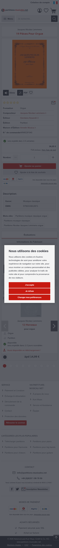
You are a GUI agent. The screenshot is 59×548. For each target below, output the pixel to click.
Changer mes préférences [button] (29, 297)
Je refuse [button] (29, 291)
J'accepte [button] (29, 285)
